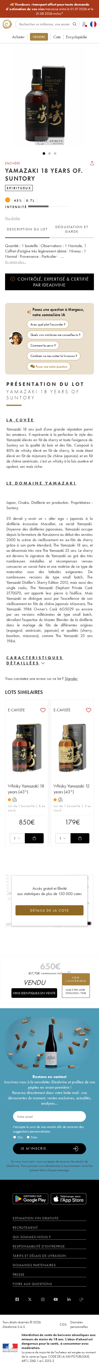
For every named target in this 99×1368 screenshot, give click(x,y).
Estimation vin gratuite (36, 1218)
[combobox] (17, 838)
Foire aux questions (32, 1283)
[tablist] (49, 229)
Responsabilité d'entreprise (39, 1246)
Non (34, 1137)
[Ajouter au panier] (34, 838)
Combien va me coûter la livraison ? (53, 356)
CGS (63, 1324)
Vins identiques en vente (34, 993)
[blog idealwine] (82, 1299)
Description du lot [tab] (27, 229)
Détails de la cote (49, 910)
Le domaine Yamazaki (41, 483)
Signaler (71, 678)
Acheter (18, 37)
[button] (47, 97)
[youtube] (56, 1299)
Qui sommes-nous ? (32, 1237)
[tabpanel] (49, 253)
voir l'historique (75, 979)
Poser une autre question (51, 366)
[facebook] (17, 1299)
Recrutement (25, 1227)
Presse (19, 1274)
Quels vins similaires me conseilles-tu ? (55, 335)
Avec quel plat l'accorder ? (47, 324)
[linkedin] (69, 1299)
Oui (20, 1137)
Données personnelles (79, 1324)
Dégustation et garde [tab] (71, 229)
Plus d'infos (12, 218)
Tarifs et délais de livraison (39, 1255)
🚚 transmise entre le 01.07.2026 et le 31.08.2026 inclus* (49, 9)
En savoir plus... (15, 262)
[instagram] (42, 1299)
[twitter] (30, 1299)
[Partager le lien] (92, 163)
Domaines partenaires (34, 1265)
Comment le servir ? (43, 345)
